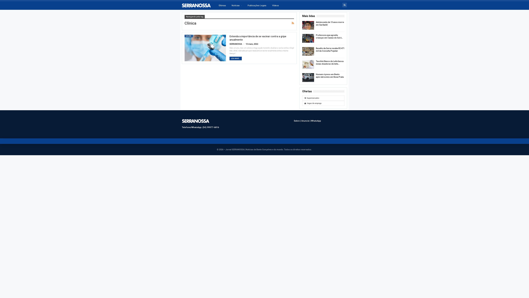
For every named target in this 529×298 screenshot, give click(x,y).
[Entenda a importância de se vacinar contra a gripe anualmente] (205, 48)
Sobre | (297, 121)
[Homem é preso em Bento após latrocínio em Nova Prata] (308, 77)
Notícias (236, 5)
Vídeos (275, 5)
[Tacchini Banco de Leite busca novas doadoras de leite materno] (308, 64)
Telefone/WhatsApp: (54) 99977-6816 (200, 127)
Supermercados (313, 98)
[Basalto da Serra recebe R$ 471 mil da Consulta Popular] (308, 51)
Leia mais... (235, 58)
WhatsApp (316, 121)
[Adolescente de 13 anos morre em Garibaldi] (308, 25)
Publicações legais (257, 5)
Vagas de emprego (314, 103)
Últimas (222, 5)
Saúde (189, 36)
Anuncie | (306, 121)
